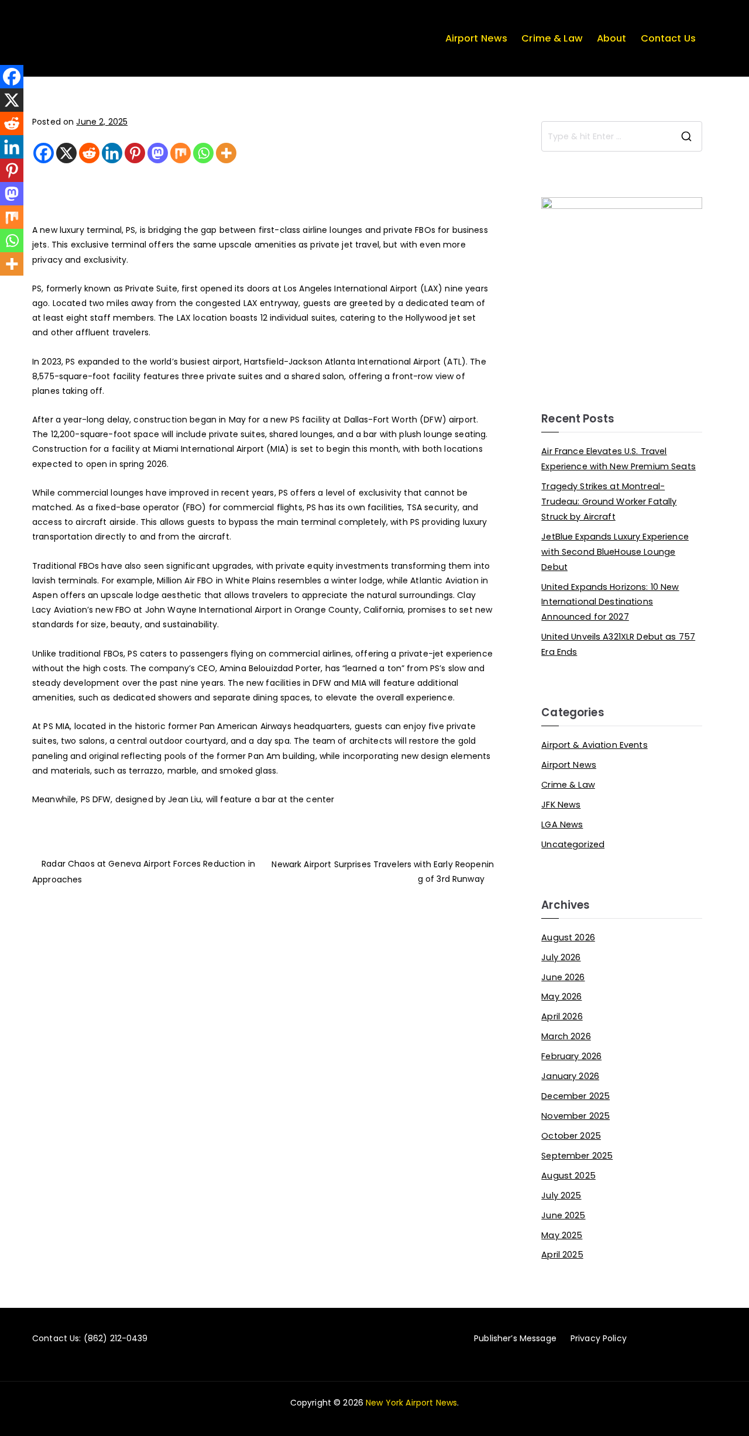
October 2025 (571, 1136)
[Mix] (180, 153)
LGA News (562, 824)
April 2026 (561, 1016)
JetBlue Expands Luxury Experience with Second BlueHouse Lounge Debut (615, 552)
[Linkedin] (112, 153)
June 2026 (563, 977)
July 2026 (560, 957)
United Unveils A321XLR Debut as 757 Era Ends (618, 644)
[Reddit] (89, 153)
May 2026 (561, 996)
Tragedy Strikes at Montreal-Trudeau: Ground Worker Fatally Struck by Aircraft (608, 501)
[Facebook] (43, 153)
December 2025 (575, 1096)
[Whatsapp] (203, 153)
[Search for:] (622, 136)
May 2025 (561, 1235)
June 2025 (563, 1215)
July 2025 (561, 1195)
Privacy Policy (599, 1338)
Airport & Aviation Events (594, 745)
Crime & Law (552, 38)
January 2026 (570, 1076)
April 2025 (562, 1254)
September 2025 (577, 1156)
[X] (66, 153)
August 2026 (568, 937)
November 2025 (575, 1116)
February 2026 (571, 1056)
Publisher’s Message (515, 1338)
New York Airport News (411, 1402)
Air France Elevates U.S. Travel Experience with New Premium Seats (618, 458)
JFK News (560, 804)
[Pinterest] (135, 153)
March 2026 (565, 1036)
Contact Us (668, 38)
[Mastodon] (157, 153)
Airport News (476, 38)
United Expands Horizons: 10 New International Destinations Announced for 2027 (610, 602)
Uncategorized (572, 844)
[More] (226, 153)
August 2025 (568, 1175)
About (612, 38)
